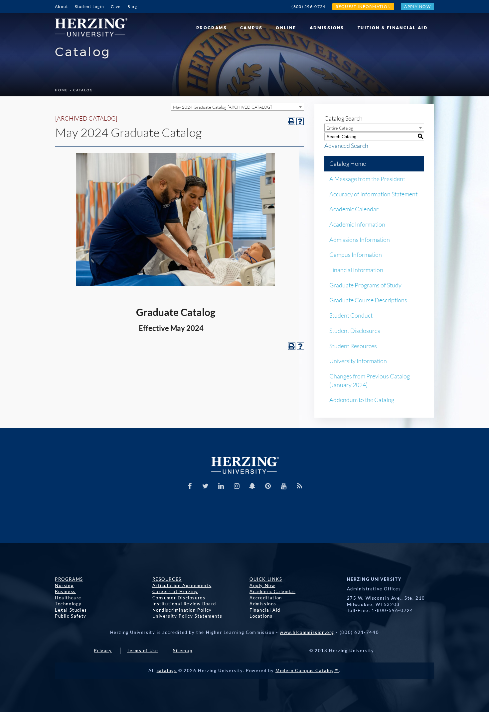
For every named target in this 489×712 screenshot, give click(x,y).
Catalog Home (347, 163)
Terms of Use (142, 650)
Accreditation (265, 597)
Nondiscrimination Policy (182, 610)
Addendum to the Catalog (361, 399)
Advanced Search (346, 145)
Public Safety (70, 616)
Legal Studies (71, 610)
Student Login (89, 6)
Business (65, 591)
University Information (358, 360)
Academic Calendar (354, 209)
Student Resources (353, 346)
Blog (132, 6)
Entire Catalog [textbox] (339, 128)
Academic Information (357, 224)
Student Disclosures (354, 330)
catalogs (167, 670)
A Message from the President (367, 178)
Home (61, 90)
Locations (260, 616)
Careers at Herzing (175, 591)
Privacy (103, 650)
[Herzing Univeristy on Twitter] (205, 486)
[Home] (93, 25)
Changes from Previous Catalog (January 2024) (369, 380)
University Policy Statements (187, 616)
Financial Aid (264, 610)
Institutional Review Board (184, 603)
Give (115, 6)
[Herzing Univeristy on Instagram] (237, 486)
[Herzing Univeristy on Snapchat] (252, 486)
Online (324, 25)
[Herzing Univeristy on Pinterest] (268, 486)
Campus (302, 25)
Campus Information (355, 254)
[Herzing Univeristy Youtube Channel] (283, 486)
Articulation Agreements (182, 585)
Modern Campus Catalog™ (307, 670)
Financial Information (356, 269)
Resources (167, 579)
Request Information (363, 6)
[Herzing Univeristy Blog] (299, 486)
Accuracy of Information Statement (373, 194)
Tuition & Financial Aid (400, 25)
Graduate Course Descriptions (368, 300)
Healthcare (68, 597)
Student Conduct (351, 315)
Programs (275, 25)
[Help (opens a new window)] (300, 121)
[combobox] (237, 107)
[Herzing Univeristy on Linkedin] (221, 486)
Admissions (352, 25)
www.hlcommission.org (307, 632)
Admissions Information (359, 239)
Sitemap (182, 650)
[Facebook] (190, 486)
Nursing (64, 585)
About (61, 6)
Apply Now (417, 6)
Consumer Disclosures (179, 597)
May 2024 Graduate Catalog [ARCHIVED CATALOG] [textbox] (222, 107)
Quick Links (265, 579)
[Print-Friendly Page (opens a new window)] (291, 121)
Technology (68, 603)
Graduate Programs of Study (365, 285)
